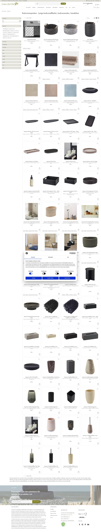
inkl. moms (97, 0)
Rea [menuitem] (69, 7)
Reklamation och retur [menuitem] (53, 515)
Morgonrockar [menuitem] (40, 7)
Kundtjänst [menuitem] (52, 509)
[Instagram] (82, 525)
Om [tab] (68, 257)
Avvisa (33, 278)
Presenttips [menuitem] (61, 7)
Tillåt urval (50, 278)
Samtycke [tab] (33, 257)
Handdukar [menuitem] (48, 7)
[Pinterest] (85, 525)
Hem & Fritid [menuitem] (28, 7)
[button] (94, 7)
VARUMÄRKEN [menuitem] (55, 7)
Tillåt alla (67, 278)
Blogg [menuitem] (73, 7)
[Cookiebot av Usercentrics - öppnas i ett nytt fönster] (70, 253)
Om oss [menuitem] (51, 517)
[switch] (44, 273)
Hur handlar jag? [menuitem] (53, 511)
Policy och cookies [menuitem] (53, 513)
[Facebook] (79, 525)
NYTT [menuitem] (66, 7)
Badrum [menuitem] (34, 7)
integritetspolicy (26, 504)
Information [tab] (50, 257)
